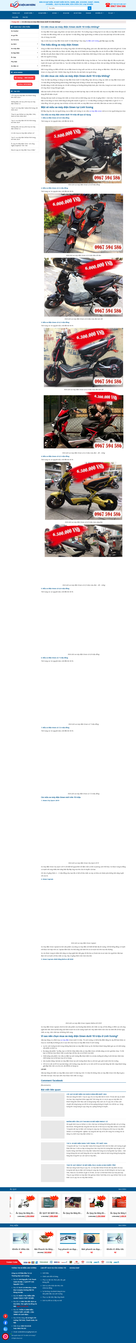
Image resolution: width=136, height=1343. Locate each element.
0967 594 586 (118, 6)
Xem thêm (122, 1189)
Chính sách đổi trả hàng (50, 1276)
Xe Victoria (77, 13)
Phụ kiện (15, 17)
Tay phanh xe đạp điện (69, 1249)
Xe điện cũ (98, 13)
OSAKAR (88, 13)
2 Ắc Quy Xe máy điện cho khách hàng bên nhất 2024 (86, 1094)
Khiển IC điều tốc (20, 1249)
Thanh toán (11, 1262)
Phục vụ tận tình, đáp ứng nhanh (53, 1297)
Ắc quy (13, 1189)
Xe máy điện (28, 13)
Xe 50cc (54, 13)
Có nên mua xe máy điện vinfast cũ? (22, 133)
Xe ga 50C (66, 13)
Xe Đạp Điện (42, 13)
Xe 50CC (14, 44)
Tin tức (25, 17)
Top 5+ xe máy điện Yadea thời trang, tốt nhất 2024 (87, 1143)
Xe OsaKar (14, 31)
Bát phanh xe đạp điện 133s (96, 1249)
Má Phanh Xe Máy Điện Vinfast (50, 1249)
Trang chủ (16, 13)
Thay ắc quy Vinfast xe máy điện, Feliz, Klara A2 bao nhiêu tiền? (91, 1165)
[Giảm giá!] (21, 1207)
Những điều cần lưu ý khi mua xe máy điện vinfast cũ (87, 1121)
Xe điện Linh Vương (92, 41)
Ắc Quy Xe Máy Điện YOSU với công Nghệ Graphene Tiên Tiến (22, 145)
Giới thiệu (46, 1273)
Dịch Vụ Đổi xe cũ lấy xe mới (52, 1300)
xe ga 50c (14, 35)
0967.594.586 (28, 78)
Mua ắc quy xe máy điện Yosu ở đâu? (23, 150)
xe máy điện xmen (95, 111)
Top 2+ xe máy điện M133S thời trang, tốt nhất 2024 (23, 121)
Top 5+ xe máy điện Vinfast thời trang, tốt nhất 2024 (23, 138)
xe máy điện (65, 1040)
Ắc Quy (110, 13)
